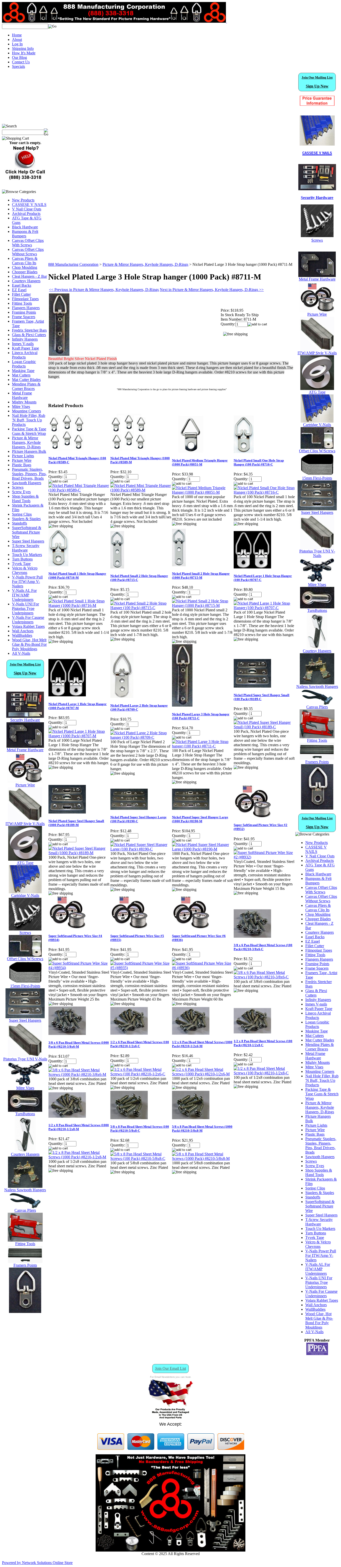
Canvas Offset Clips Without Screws (28, 251)
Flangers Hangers (26, 308)
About (17, 39)
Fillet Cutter (21, 294)
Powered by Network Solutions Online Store (37, 1563)
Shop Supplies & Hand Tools (25, 498)
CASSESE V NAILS (29, 204)
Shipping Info (23, 48)
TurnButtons (25, 1114)
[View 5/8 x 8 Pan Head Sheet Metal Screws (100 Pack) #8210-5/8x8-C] (140, 1158)
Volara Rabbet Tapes (28, 626)
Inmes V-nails (23, 344)
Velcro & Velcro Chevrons (24, 570)
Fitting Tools (22, 303)
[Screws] (25, 929)
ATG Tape (25, 863)
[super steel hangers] (25, 1017)
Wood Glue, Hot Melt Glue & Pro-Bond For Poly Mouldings (29, 644)
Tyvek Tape (21, 563)
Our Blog (19, 57)
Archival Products (26, 213)
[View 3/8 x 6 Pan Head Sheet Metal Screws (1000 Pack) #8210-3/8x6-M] (79, 1074)
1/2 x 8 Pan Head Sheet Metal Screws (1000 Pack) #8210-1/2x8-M (78, 1127)
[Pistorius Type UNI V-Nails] (25, 1055)
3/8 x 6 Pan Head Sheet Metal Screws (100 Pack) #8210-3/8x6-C (263, 947)
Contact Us (21, 62)
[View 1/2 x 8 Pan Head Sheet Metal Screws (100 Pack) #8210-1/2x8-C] (264, 1073)
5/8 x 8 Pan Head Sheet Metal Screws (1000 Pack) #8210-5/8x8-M (202, 1128)
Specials (18, 66)
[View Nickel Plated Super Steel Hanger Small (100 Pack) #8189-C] (264, 727)
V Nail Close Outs (26, 209)
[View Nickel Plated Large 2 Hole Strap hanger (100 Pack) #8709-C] (140, 737)
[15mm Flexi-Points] (25, 982)
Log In (17, 44)
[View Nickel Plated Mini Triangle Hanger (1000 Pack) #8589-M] (140, 490)
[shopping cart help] (25, 179)
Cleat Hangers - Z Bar (29, 276)
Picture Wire (21, 460)
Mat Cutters (21, 375)
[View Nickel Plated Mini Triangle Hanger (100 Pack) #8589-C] (79, 490)
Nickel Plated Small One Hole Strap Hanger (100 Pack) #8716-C (259, 462)
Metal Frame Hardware (22, 395)
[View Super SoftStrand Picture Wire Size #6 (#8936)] (202, 968)
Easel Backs (21, 285)
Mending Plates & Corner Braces (26, 386)
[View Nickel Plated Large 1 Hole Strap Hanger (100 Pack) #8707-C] (264, 608)
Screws (17, 487)
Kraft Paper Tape (25, 348)
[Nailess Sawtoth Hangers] (25, 1186)
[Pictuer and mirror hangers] (25, 1311)
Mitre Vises (21, 406)
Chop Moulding (24, 267)
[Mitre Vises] (25, 1084)
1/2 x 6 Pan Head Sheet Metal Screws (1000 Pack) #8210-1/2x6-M (202, 1044)
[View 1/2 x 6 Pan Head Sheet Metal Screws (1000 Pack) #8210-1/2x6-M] (202, 1074)
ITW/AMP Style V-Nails (25, 824)
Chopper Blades (24, 272)
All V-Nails (21, 653)
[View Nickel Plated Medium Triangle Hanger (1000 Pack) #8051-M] (202, 492)
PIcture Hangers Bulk (29, 451)
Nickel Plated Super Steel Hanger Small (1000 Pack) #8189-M (76, 823)
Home (17, 35)
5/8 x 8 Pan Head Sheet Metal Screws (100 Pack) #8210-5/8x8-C (139, 1128)
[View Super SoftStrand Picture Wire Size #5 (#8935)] (140, 968)
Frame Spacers (23, 317)
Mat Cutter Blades (26, 379)
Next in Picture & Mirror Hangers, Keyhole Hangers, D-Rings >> (212, 289)
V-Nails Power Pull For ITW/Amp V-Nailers (27, 581)
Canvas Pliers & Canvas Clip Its (24, 260)
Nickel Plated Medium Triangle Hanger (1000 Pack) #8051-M (200, 462)
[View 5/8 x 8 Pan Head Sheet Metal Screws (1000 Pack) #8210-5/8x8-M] (202, 1158)
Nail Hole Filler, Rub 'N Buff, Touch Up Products (28, 420)
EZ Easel (19, 290)
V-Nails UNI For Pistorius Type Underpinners (25, 608)
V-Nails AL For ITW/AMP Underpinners (24, 595)
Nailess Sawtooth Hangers (25, 1190)
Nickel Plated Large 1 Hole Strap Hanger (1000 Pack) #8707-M (77, 706)
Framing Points (24, 312)
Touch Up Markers (27, 555)
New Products (23, 200)
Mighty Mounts (24, 402)
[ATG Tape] (25, 859)
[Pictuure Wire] (25, 781)
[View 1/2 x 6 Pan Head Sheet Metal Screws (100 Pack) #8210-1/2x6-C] (140, 1074)
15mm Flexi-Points (25, 986)
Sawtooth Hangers (26, 483)
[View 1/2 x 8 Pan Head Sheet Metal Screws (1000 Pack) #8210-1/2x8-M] (79, 1157)
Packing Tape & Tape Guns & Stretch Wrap (29, 431)
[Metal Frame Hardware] (25, 746)
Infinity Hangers (25, 339)
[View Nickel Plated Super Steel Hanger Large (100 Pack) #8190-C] (140, 849)
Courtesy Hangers (26, 281)
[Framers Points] (25, 1262)
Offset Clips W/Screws (25, 959)
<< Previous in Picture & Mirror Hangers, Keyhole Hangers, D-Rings (104, 289)
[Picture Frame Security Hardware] (317, 187)
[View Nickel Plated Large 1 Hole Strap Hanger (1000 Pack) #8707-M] (79, 736)
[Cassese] (317, 130)
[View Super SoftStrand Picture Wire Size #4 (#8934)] (79, 968)
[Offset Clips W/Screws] (317, 447)
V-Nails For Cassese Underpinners (28, 619)
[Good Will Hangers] (25, 1151)
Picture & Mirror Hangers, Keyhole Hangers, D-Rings (26, 442)
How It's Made (23, 53)
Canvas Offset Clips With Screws (28, 242)
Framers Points (25, 1265)
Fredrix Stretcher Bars (29, 330)
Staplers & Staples (26, 519)
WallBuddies (22, 635)
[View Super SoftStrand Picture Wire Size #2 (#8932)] (264, 857)
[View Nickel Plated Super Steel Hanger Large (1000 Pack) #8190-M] (202, 849)
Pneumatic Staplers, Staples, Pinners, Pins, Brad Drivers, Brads (29, 473)
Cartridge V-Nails (25, 895)
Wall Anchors (22, 631)
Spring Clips (22, 514)
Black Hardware (25, 227)
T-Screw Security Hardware (25, 548)
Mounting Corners (26, 411)
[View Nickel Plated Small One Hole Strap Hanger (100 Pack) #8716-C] (264, 492)
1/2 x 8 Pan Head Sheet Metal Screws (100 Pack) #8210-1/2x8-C (263, 1043)
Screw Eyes (21, 492)
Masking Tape (23, 371)
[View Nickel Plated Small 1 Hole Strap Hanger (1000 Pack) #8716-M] (79, 605)
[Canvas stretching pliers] (25, 1207)
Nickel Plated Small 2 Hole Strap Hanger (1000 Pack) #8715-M (201, 575)
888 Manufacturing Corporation (73, 264)
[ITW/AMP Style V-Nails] (25, 820)
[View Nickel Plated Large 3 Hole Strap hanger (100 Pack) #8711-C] (202, 746)
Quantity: (228, 324)
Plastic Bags (21, 465)
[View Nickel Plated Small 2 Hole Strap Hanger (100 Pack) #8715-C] (140, 608)
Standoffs (19, 523)
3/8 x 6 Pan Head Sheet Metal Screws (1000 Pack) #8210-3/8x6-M (78, 1044)
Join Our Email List (170, 1368)
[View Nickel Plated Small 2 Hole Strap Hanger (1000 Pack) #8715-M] (202, 605)
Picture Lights (23, 456)
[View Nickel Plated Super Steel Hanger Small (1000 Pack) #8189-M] (79, 853)
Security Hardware (25, 720)
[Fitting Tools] (25, 1240)
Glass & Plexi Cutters (29, 335)
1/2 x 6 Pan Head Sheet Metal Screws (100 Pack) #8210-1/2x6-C (139, 1044)
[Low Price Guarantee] (317, 101)
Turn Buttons (22, 559)
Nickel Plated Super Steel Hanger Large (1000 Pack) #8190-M (200, 819)
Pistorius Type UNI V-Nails (25, 1059)
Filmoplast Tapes (25, 299)
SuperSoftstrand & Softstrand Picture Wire (26, 532)
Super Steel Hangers (28, 541)
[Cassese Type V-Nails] (25, 892)
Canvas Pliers (25, 1210)
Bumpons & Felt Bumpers (25, 233)
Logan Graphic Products (24, 364)
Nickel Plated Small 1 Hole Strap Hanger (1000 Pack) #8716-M (77, 575)
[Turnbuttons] (25, 1110)
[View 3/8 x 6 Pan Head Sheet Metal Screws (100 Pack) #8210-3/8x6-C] (264, 977)
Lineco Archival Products (24, 355)
